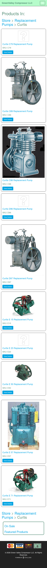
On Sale (9, 526)
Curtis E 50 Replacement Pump (17, 384)
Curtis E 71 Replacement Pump (17, 495)
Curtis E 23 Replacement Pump (17, 348)
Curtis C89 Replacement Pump (17, 111)
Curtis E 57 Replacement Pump (17, 452)
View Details (8, 52)
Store (6, 20)
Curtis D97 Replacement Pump (17, 278)
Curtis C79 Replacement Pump (17, 44)
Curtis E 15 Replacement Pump (17, 319)
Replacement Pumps (19, 22)
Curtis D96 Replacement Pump (17, 208)
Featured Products (16, 532)
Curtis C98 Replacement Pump (17, 180)
